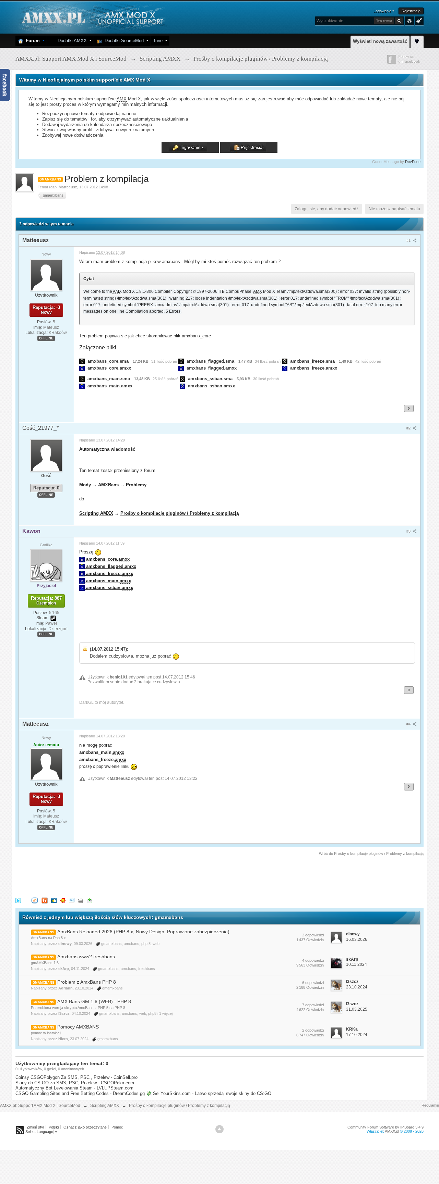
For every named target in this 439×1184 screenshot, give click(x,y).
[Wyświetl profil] (46, 274)
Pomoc (117, 1127)
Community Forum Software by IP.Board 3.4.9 (385, 1127)
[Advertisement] (140, 875)
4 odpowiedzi (313, 960)
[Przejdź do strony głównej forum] (91, 17)
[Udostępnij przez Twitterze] (18, 899)
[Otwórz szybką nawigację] (417, 41)
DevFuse (412, 162)
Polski (54, 1127)
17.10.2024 (356, 1034)
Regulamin (430, 1105)
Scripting (96, 513)
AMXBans (108, 484)
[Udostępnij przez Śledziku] (54, 899)
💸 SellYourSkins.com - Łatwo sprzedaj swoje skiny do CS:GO (208, 1093)
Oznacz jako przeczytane (85, 1127)
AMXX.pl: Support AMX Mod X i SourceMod (40, 1105)
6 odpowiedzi (313, 983)
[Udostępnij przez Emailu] (71, 899)
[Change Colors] (418, 20)
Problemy (136, 484)
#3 (409, 531)
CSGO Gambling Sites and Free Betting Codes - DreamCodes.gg (80, 1093)
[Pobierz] (89, 899)
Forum (31, 40)
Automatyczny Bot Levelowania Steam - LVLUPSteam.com (74, 1087)
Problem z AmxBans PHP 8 (86, 982)
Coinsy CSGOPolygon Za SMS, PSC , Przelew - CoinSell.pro (76, 1077)
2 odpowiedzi (313, 935)
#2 (409, 428)
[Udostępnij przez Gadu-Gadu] (63, 899)
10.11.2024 (356, 964)
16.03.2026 (356, 939)
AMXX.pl (392, 1131)
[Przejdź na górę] (219, 1129)
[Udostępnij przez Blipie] (44, 899)
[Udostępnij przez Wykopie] (34, 899)
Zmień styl (35, 1127)
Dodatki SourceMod (123, 40)
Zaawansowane (409, 20)
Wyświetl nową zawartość (380, 41)
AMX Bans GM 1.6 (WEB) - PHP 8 (94, 1001)
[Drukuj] (80, 899)
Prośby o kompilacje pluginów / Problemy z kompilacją (179, 513)
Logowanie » (383, 11)
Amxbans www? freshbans (86, 956)
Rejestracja (411, 11)
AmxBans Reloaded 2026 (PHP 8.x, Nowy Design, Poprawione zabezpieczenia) (143, 931)
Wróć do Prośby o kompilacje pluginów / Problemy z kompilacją (371, 853)
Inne (158, 40)
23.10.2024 (356, 987)
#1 (409, 240)
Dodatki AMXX (71, 40)
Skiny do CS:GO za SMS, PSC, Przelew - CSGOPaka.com (74, 1082)
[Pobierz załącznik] (82, 361)
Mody (85, 484)
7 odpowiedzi (313, 1005)
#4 (409, 724)
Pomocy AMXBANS (78, 1027)
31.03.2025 (356, 1009)
